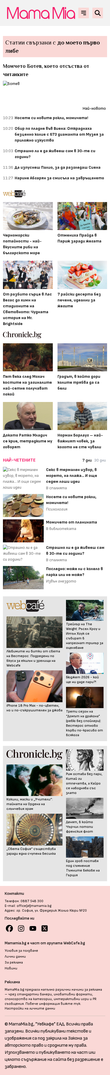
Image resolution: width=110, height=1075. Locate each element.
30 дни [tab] (100, 460)
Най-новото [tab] (94, 108)
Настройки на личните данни (30, 1008)
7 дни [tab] (87, 460)
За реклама (14, 962)
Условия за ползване (21, 950)
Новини (11, 968)
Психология (56, 509)
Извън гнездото (61, 581)
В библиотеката (61, 528)
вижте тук (70, 1004)
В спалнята (56, 487)
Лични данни (15, 956)
